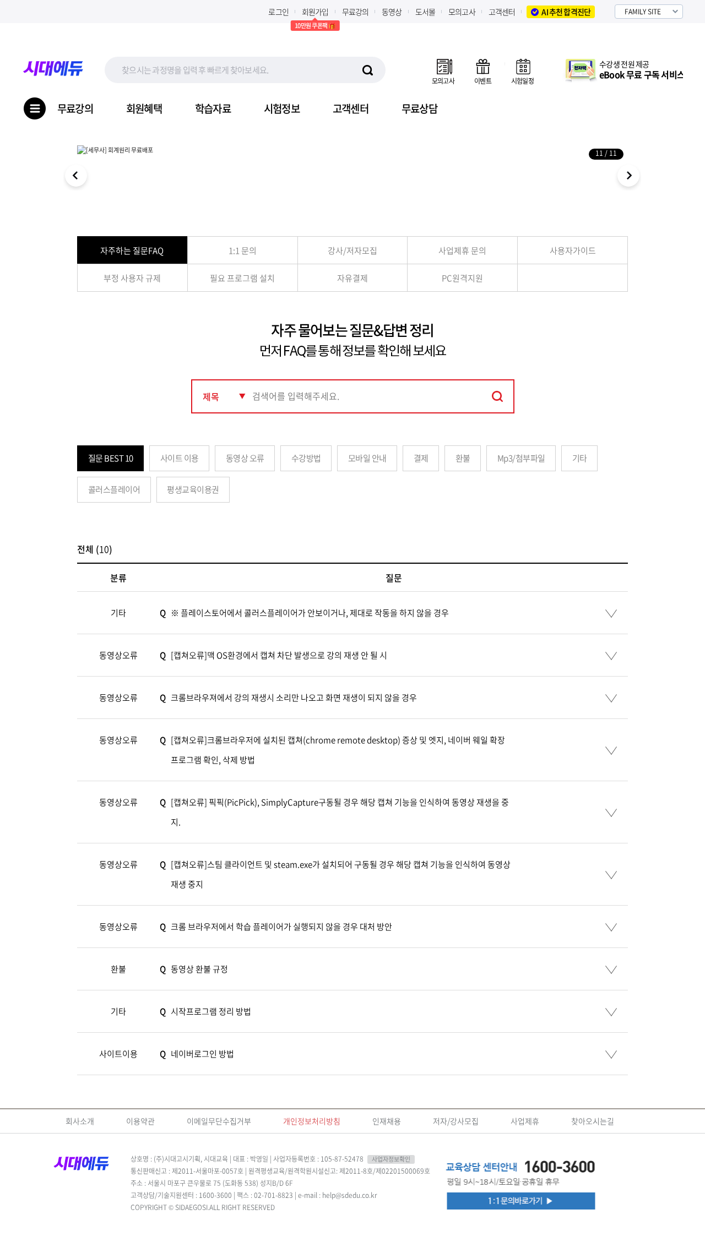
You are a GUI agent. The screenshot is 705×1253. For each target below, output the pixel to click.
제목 (211, 396)
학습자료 (213, 109)
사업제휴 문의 (462, 250)
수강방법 (306, 458)
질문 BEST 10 (110, 458)
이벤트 (482, 81)
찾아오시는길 (592, 1120)
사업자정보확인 (391, 1159)
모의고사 (461, 11)
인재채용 (386, 1120)
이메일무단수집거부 (219, 1120)
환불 (462, 458)
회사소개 (80, 1120)
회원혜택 (144, 109)
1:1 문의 (243, 250)
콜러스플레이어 (114, 489)
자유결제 (352, 278)
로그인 (278, 11)
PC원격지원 (462, 278)
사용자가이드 (573, 250)
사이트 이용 (179, 458)
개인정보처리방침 (311, 1120)
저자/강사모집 (456, 1120)
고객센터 (502, 11)
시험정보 (282, 109)
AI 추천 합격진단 (565, 11)
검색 (497, 396)
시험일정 (522, 81)
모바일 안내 (367, 458)
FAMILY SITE (643, 12)
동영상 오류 (245, 458)
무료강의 (355, 11)
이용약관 (140, 1120)
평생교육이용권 (193, 489)
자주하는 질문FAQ (132, 250)
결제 (421, 458)
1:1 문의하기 (523, 1201)
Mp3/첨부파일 (521, 458)
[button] (628, 177)
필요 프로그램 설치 (242, 278)
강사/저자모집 (352, 250)
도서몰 (425, 11)
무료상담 (419, 109)
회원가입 (315, 11)
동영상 (392, 11)
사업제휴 (525, 1120)
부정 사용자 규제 (132, 278)
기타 (579, 458)
